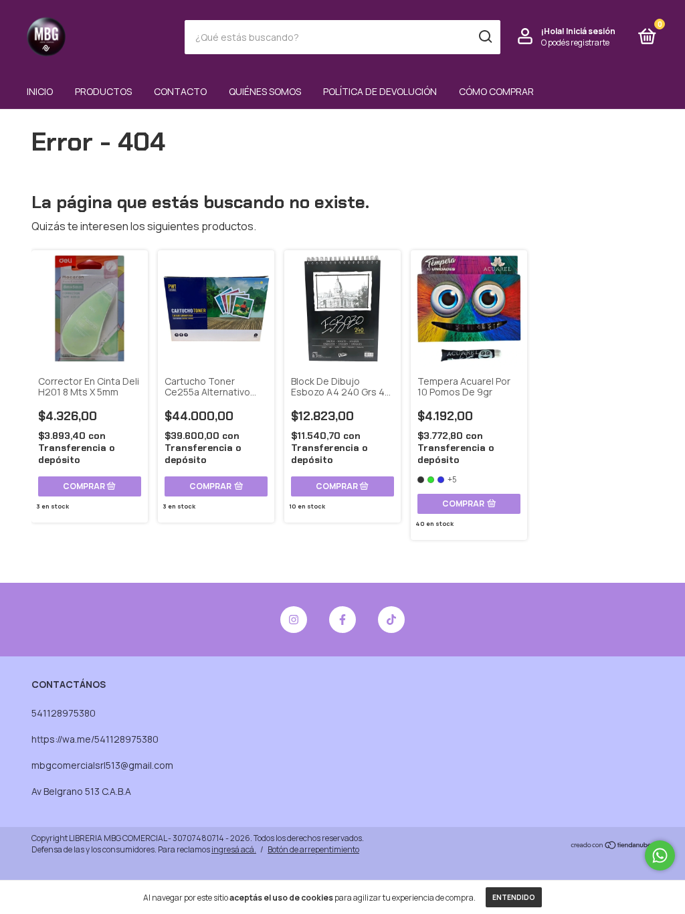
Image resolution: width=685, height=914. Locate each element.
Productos (103, 91)
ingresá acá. (233, 849)
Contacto (180, 91)
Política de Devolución (380, 91)
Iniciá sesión (590, 31)
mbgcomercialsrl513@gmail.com (102, 765)
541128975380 (63, 713)
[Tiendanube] (612, 845)
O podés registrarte (575, 42)
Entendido (513, 897)
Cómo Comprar (496, 91)
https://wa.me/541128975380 (95, 739)
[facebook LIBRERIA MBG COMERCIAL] (342, 619)
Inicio (40, 91)
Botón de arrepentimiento (313, 849)
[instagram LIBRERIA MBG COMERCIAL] (293, 619)
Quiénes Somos (265, 91)
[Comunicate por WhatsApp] (660, 855)
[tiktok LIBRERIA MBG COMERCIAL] (391, 619)
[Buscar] (485, 37)
